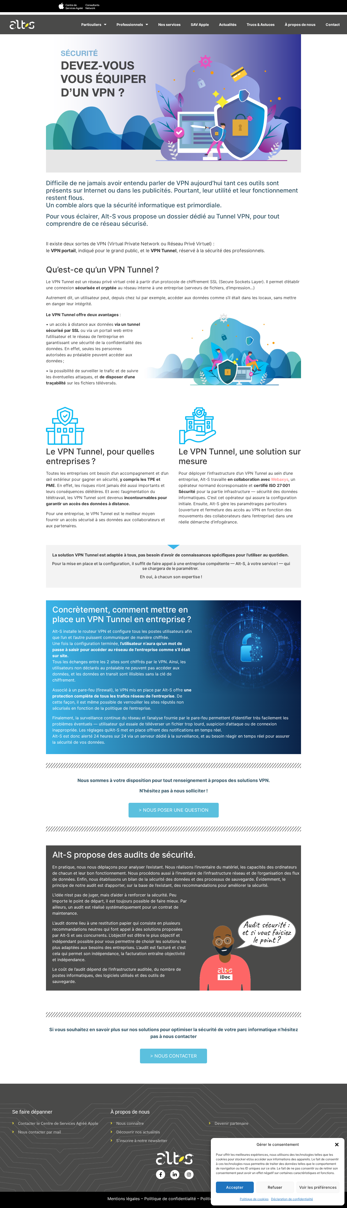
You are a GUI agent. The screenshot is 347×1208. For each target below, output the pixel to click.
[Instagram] (189, 1174)
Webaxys (279, 479)
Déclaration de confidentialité (292, 1199)
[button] (336, 1144)
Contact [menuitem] (333, 24)
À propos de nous (130, 1112)
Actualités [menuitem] (227, 24)
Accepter (234, 1187)
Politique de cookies (254, 1199)
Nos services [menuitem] (169, 24)
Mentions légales (123, 1198)
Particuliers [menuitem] (91, 24)
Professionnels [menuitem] (130, 24)
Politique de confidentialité (170, 1198)
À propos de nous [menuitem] (300, 24)
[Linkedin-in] (174, 1174)
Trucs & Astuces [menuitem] (261, 24)
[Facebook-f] (160, 1174)
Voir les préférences (318, 1187)
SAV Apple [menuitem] (200, 24)
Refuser (275, 1187)
